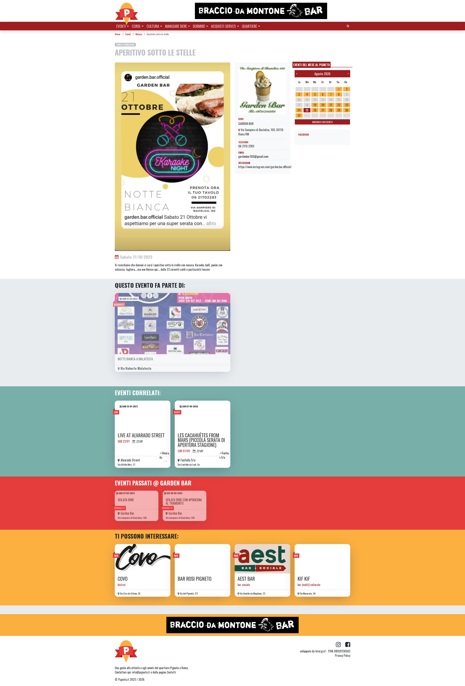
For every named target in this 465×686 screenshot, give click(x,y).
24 (299, 110)
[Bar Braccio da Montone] (272, 11)
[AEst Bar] (262, 558)
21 (330, 105)
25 (307, 110)
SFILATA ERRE (126, 499)
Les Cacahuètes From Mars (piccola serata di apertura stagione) (201, 440)
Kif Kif (304, 578)
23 (346, 105)
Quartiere (249, 26)
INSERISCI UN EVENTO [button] (322, 122)
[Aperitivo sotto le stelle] (172, 156)
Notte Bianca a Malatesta (135, 359)
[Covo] (142, 558)
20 (322, 105)
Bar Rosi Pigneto (194, 578)
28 (330, 110)
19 (315, 105)
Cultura (153, 26)
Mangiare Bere (176, 26)
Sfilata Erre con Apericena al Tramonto (184, 501)
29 (338, 110)
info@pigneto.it (141, 672)
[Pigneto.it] (126, 11)
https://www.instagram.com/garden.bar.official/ (265, 167)
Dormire (199, 26)
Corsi (136, 26)
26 (315, 110)
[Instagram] (340, 644)
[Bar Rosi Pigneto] (202, 558)
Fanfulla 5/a (188, 460)
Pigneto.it (123, 679)
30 (346, 110)
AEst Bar (246, 578)
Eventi (121, 26)
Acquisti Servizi (223, 26)
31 (299, 115)
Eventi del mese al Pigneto (311, 65)
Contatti (171, 672)
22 (338, 105)
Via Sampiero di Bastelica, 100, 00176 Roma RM (260, 132)
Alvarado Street (130, 460)
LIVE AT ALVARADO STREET (141, 435)
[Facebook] (347, 644)
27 (323, 110)
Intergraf (320, 651)
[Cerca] (348, 26)
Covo (123, 578)
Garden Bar (246, 123)
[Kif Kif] (322, 558)
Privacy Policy (342, 655)
